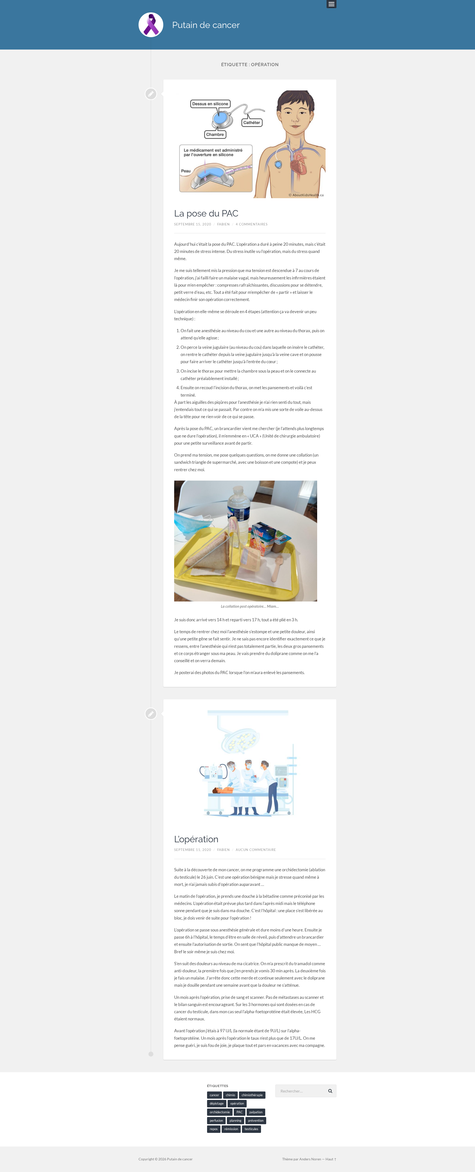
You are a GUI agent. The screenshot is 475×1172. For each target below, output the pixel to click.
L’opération (196, 839)
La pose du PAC (206, 213)
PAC (240, 1112)
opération (237, 1103)
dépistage (217, 1103)
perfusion (216, 1120)
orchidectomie (220, 1112)
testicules (251, 1129)
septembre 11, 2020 (192, 850)
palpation (255, 1112)
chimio (230, 1095)
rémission (231, 1129)
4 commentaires (252, 224)
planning (235, 1120)
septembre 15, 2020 (192, 224)
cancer (214, 1095)
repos (214, 1129)
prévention (255, 1120)
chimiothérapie (252, 1095)
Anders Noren (310, 1159)
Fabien (223, 224)
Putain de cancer (206, 25)
